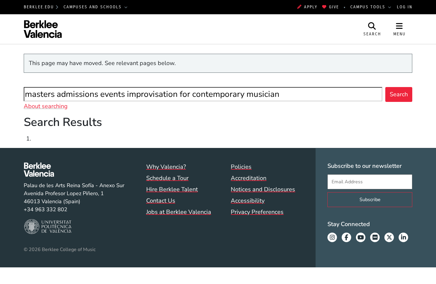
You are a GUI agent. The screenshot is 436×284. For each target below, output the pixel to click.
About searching (46, 106)
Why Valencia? (166, 167)
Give (334, 7)
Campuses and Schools (93, 7)
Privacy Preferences (257, 212)
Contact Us (160, 201)
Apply (310, 7)
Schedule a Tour (167, 178)
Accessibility (248, 201)
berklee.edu (39, 7)
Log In (404, 7)
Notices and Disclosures (263, 189)
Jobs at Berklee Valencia (178, 212)
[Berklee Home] (74, 169)
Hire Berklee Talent (172, 189)
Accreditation (248, 178)
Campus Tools (368, 7)
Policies (241, 167)
